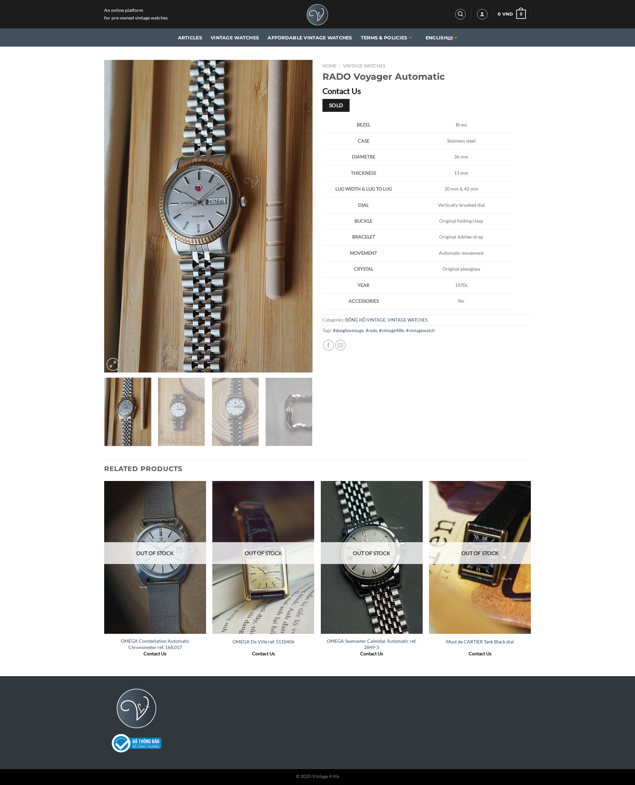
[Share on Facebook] (328, 345)
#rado (371, 330)
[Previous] (117, 216)
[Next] (300, 216)
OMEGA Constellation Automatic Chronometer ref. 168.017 (155, 644)
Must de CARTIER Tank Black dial (480, 641)
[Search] (460, 14)
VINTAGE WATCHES (235, 38)
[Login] (482, 14)
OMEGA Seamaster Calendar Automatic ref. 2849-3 (371, 644)
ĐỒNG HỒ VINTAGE (365, 320)
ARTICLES (190, 38)
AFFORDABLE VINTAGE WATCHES (310, 38)
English (436, 38)
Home (329, 65)
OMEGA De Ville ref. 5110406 (263, 641)
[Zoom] (112, 364)
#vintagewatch (420, 330)
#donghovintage (348, 330)
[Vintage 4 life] (317, 14)
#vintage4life (391, 330)
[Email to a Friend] (340, 345)
